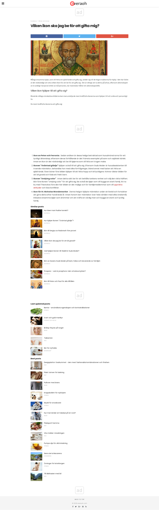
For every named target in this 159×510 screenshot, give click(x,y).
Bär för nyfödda (50, 348)
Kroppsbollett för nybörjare (55, 393)
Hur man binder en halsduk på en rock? (60, 413)
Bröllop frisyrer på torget (54, 328)
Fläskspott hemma (51, 423)
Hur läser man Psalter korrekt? (56, 210)
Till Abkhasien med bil (52, 473)
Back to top (79, 499)
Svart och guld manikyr (53, 318)
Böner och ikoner (44, 21)
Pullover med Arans (52, 382)
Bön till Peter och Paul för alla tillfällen (59, 281)
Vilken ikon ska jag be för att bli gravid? (59, 241)
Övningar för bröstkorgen (54, 463)
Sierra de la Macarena (53, 453)
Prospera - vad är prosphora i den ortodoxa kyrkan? (65, 271)
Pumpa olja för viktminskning (55, 443)
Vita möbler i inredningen (54, 433)
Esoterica (34, 21)
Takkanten (48, 338)
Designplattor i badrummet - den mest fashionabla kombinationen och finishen (76, 362)
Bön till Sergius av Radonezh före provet (60, 230)
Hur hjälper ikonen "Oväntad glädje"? (59, 220)
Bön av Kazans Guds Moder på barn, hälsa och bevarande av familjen (72, 261)
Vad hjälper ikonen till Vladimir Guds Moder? (61, 251)
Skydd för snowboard (52, 403)
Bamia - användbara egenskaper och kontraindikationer (67, 307)
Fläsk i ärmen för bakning (54, 372)
